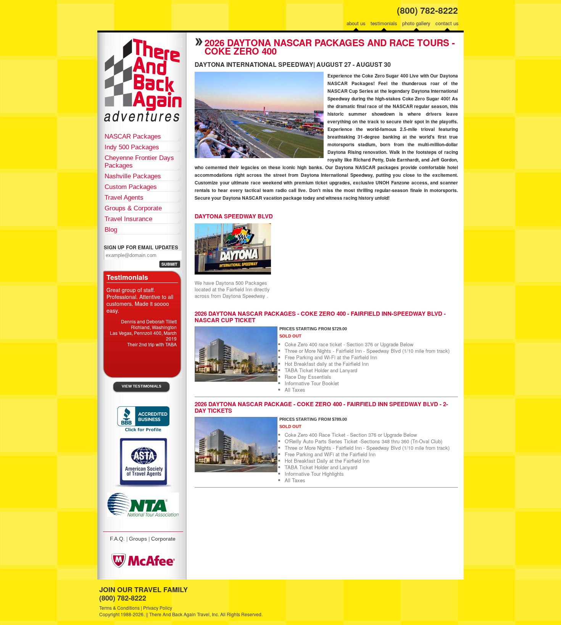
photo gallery (416, 23)
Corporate (163, 539)
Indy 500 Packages (132, 147)
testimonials (384, 23)
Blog (111, 229)
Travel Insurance (128, 219)
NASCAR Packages (133, 136)
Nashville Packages (133, 176)
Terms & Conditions (119, 607)
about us (356, 23)
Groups (138, 539)
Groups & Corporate (133, 208)
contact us (447, 23)
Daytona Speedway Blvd (234, 216)
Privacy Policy (157, 607)
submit (169, 264)
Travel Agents (124, 197)
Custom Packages (131, 187)
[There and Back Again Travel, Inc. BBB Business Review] (143, 430)
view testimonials (141, 386)
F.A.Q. (117, 539)
